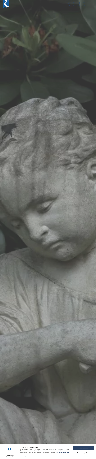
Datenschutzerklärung (62, 452)
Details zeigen (23, 456)
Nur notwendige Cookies (83, 452)
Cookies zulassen (83, 448)
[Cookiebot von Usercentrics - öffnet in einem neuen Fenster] (9, 456)
